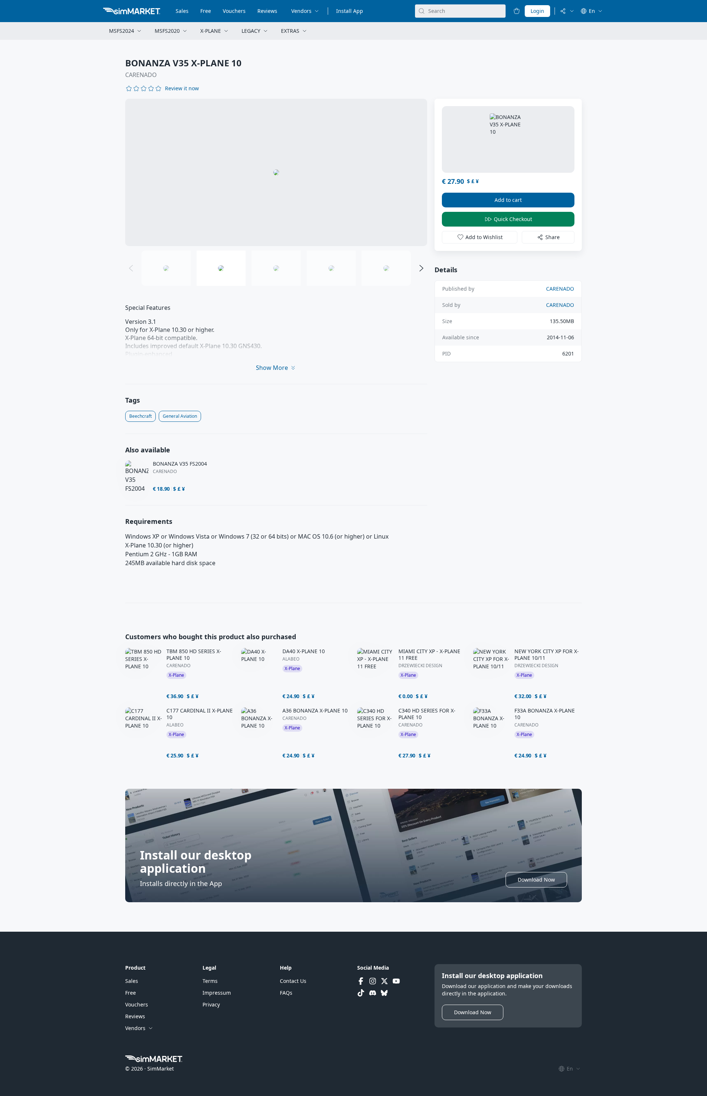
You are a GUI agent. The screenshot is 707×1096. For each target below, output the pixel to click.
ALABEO (290, 659)
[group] (276, 172)
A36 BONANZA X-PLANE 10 (315, 710)
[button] (182, 88)
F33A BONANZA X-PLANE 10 (544, 714)
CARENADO (141, 74)
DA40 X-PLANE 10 (303, 651)
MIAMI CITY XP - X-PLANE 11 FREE (429, 654)
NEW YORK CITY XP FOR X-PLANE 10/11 (546, 654)
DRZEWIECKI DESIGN (420, 666)
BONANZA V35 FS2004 (180, 464)
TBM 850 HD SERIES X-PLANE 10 (193, 654)
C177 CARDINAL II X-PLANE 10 (199, 714)
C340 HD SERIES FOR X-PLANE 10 (426, 714)
